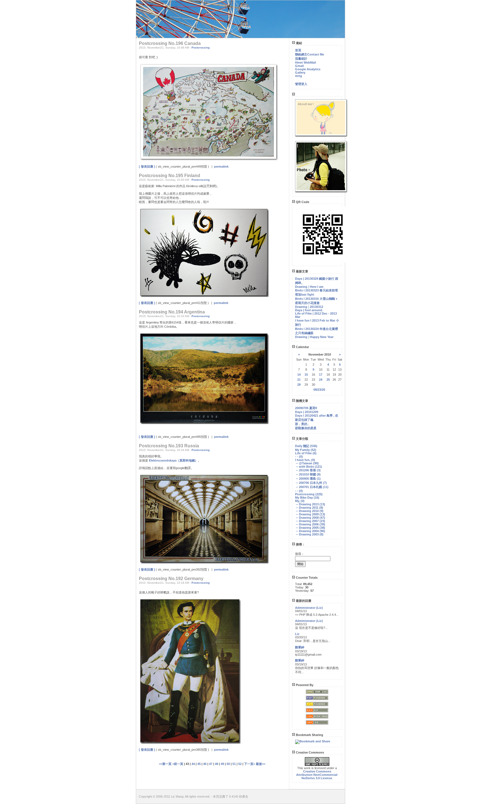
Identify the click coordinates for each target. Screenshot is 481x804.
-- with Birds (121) (309, 466)
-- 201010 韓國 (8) (308, 474)
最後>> (260, 764)
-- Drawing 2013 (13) (310, 504)
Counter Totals (306, 577)
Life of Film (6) (305, 453)
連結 (298, 43)
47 (210, 764)
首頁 (298, 50)
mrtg (298, 76)
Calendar (302, 347)
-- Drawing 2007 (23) (310, 521)
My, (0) (300, 501)
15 (306, 374)
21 (299, 379)
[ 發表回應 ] (147, 166)
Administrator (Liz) (309, 607)
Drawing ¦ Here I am (309, 286)
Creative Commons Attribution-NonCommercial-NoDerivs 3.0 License (317, 775)
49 (222, 764)
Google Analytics (307, 69)
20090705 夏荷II (306, 408)
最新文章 (301, 271)
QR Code (302, 202)
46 (205, 764)
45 (199, 764)
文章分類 (301, 438)
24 (320, 379)
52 (240, 764)
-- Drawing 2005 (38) (310, 527)
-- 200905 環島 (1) (308, 478)
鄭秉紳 (299, 647)
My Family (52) (305, 450)
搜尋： (300, 544)
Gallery (300, 72)
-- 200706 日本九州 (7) (311, 482)
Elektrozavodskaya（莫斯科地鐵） (173, 460)
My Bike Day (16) (307, 497)
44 (193, 764)
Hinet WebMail (305, 62)
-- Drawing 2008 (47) (310, 517)
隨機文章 (301, 400)
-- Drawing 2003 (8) (309, 534)
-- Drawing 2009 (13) (310, 514)
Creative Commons (309, 752)
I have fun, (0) (305, 460)
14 (299, 374)
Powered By (304, 685)
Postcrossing (201, 47)
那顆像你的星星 (305, 428)
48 (216, 764)
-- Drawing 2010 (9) (309, 511)
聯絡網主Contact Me (309, 54)
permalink (221, 166)
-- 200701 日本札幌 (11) (312, 487)
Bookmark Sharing (309, 735)
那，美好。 (302, 424)
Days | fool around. (309, 310)
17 (320, 374)
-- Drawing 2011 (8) (309, 507)
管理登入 (301, 84)
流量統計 (301, 58)
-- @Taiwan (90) (307, 463)
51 (234, 764)
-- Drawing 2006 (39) (310, 524)
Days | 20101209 (306, 412)
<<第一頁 (165, 764)
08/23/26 (319, 389)
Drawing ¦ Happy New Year (314, 337)
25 (328, 379)
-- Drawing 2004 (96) (310, 531)
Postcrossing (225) (309, 494)
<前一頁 (178, 764)
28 (299, 384)
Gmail (299, 65)
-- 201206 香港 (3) (308, 470)
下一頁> (250, 764)
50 (228, 764)
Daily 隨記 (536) (306, 446)
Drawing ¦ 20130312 (309, 306)
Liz (297, 634)
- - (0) (299, 456)
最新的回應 (303, 600)
